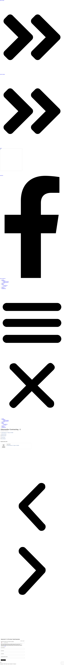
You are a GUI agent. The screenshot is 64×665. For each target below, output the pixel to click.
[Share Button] (20, 429)
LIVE (2, 422)
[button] (32, 354)
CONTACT (3, 287)
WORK (3, 284)
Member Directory (6, 282)
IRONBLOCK (4, 288)
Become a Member (6, 281)
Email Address (3, 647)
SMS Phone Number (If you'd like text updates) (7, 641)
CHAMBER (3, 280)
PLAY (3, 425)
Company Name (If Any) (4, 656)
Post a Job (4, 286)
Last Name (2, 653)
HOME (3, 418)
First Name (2, 650)
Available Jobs (5, 285)
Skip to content (2, 0)
